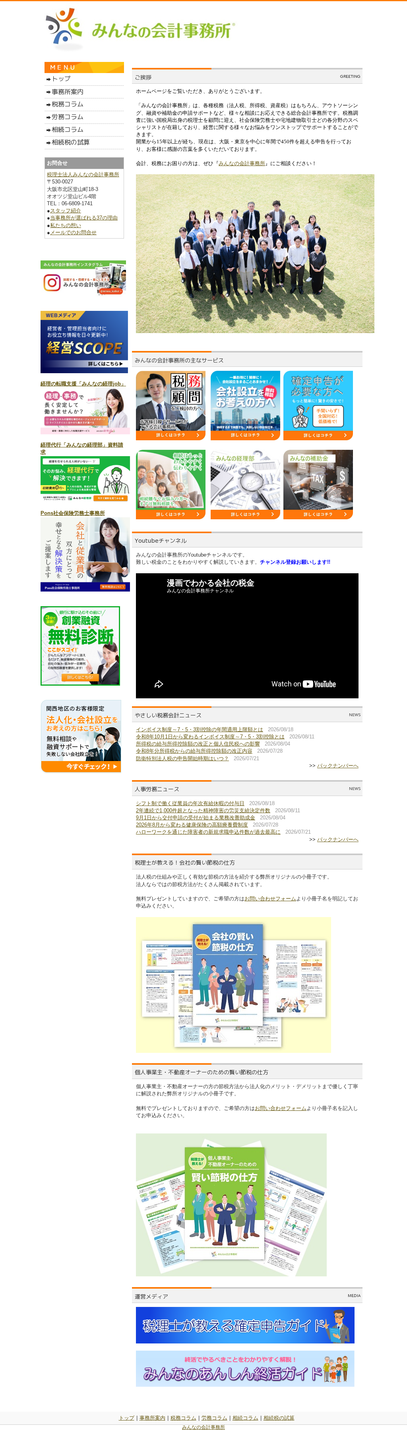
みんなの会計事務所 (242, 163)
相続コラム (245, 1418)
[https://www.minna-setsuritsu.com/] (245, 438)
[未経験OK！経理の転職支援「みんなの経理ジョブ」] (85, 433)
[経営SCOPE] (84, 371)
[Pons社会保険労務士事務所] (85, 590)
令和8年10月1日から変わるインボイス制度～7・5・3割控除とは (210, 737)
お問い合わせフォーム (270, 899)
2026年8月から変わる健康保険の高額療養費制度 (192, 825)
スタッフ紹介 (65, 211)
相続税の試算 (279, 1418)
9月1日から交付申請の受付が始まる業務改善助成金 (195, 818)
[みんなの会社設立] (81, 772)
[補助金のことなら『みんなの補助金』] (318, 517)
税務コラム (183, 1418)
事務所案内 (152, 1418)
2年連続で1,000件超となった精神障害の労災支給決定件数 (203, 810)
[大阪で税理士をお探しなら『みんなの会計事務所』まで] (170, 438)
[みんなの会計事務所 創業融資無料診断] (80, 684)
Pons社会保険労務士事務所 (73, 513)
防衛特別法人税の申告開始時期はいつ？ (182, 758)
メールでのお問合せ (73, 232)
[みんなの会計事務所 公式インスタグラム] (83, 295)
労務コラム (214, 1418)
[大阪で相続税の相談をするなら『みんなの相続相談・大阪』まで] (170, 517)
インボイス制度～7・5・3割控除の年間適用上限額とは (199, 729)
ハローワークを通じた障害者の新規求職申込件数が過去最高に (208, 832)
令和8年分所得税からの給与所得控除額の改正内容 (194, 751)
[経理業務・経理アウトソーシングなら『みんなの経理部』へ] (245, 517)
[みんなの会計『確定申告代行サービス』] (318, 438)
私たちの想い (65, 225)
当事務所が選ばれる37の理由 (84, 218)
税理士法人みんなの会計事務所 (83, 174)
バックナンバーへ (338, 766)
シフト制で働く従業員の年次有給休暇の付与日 (190, 803)
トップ (126, 1418)
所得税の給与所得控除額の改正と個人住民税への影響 (198, 744)
